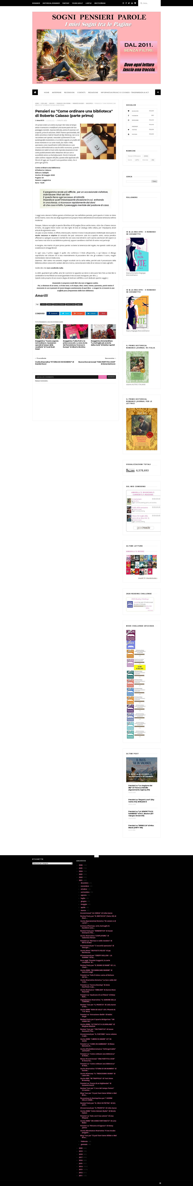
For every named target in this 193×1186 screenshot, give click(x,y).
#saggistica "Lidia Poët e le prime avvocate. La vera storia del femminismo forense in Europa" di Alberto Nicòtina (75, 344)
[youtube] (132, 3)
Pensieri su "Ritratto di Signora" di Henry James (96, 1127)
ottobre (84, 889)
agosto (84, 895)
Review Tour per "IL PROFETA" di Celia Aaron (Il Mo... (98, 1006)
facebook (111, 377)
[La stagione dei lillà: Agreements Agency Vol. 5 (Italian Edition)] (150, 568)
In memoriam (137, 499)
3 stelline (44, 103)
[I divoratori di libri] (146, 574)
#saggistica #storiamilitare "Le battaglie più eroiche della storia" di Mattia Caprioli (103, 343)
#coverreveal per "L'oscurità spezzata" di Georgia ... (97, 947)
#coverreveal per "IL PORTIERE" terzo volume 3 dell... (98, 1035)
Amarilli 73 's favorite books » (147, 578)
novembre (85, 886)
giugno (84, 901)
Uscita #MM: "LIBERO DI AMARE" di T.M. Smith (96, 1040)
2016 (81, 1160)
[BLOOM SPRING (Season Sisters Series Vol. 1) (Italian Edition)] (128, 561)
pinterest (143, 125)
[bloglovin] (135, 3)
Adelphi (51, 103)
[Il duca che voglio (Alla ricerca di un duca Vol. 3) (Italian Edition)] (129, 521)
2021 (81, 880)
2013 (81, 1169)
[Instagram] (123, 3)
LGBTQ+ (89, 3)
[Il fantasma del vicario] (146, 568)
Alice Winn (136, 501)
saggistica (89, 103)
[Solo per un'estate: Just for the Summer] (154, 561)
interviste (145, 160)
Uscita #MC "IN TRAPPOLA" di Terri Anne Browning (96, 1079)
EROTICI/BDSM (99, 3)
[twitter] (129, 3)
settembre (85, 892)
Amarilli (136, 602)
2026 (81, 865)
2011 (81, 1176)
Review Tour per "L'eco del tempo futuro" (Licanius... (97, 1089)
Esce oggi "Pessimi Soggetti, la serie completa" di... (95, 961)
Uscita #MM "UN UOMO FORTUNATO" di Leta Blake (98, 1122)
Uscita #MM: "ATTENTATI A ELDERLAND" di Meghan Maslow (97, 1025)
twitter (143, 129)
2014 (81, 1166)
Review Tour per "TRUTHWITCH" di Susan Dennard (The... (96, 1030)
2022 (81, 877)
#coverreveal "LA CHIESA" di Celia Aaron (96, 913)
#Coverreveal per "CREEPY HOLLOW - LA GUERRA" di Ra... (96, 956)
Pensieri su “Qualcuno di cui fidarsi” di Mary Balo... (97, 996)
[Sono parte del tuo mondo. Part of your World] (150, 561)
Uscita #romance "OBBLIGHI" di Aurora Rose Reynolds (98, 991)
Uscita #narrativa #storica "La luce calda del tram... (98, 981)
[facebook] (126, 3)
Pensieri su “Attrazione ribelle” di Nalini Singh (96, 1015)
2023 (81, 874)
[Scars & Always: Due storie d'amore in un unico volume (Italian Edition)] (137, 561)
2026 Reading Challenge (140, 599)
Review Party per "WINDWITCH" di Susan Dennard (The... (96, 932)
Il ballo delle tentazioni (140, 507)
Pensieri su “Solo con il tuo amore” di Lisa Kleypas (96, 1117)
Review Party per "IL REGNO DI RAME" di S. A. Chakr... (98, 966)
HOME (46, 92)
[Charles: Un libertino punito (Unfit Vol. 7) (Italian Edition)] (141, 574)
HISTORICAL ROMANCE (51, 3)
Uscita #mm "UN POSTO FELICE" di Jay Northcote (95, 951)
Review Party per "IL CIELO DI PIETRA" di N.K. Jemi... (98, 1104)
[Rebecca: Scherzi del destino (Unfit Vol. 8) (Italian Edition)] (133, 574)
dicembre (85, 883)
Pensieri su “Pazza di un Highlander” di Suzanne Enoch (95, 1084)
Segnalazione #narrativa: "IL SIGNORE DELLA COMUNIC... (98, 1001)
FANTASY (65, 3)
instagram (143, 120)
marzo (83, 910)
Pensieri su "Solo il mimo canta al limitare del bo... (97, 976)
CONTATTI (81, 92)
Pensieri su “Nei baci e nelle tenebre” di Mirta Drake (96, 942)
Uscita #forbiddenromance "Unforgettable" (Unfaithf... (98, 1050)
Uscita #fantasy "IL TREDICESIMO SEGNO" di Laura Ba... (97, 1074)
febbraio (84, 1141)
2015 (81, 1163)
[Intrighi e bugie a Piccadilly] (154, 568)
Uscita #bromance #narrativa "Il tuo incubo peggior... (97, 1132)
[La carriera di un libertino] (150, 574)
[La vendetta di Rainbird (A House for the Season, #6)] (128, 574)
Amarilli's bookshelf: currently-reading (143, 493)
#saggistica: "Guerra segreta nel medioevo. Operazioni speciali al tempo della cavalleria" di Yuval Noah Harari (46, 345)
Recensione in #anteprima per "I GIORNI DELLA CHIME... (96, 1099)
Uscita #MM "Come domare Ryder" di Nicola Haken (98, 1112)
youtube (143, 134)
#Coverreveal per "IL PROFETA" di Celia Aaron (98, 1108)
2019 (81, 1151)
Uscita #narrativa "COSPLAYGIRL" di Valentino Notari (94, 937)
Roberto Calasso (78, 103)
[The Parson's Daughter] (141, 561)
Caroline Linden (137, 509)
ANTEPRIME (56, 92)
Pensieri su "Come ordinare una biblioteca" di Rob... (97, 1065)
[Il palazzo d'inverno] (137, 568)
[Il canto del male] (133, 568)
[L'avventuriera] (137, 574)
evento (130, 160)
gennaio (84, 1144)
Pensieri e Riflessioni (63, 103)
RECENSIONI (69, 92)
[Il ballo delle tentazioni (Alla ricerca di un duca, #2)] (129, 513)
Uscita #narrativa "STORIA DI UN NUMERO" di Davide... (98, 1070)
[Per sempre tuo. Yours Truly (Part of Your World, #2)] (128, 568)
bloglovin (143, 111)
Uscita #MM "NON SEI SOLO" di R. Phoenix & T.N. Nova (97, 1010)
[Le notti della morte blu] (141, 568)
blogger (102, 377)
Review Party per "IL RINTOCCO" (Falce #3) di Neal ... (98, 917)
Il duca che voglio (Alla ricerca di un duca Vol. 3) (140, 517)
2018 (81, 1154)
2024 (81, 871)
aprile (83, 907)
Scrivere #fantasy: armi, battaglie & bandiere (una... (94, 927)
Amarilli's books (135, 551)
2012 (81, 1172)
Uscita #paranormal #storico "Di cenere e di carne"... (98, 922)
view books (150, 610)
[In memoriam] (129, 504)
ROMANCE (36, 3)
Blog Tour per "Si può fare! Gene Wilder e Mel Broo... (98, 1094)
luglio (83, 898)
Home (37, 103)
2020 (81, 1148)
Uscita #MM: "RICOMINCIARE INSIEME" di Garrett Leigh (96, 971)
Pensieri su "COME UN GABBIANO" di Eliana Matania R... (97, 1045)
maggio (84, 904)
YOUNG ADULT (77, 3)
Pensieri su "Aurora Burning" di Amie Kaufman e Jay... (95, 986)
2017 (81, 1157)
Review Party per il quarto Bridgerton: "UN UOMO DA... (97, 1020)
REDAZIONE (93, 92)
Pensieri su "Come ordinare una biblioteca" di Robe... (97, 1055)
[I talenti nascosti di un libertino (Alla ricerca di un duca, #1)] (133, 561)
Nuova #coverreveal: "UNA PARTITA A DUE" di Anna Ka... (97, 1060)
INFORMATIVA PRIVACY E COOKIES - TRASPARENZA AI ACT (125, 92)
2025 (81, 868)
